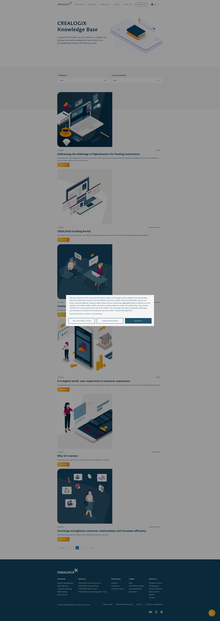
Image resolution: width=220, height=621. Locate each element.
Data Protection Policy (77, 314)
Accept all (138, 321)
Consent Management (110, 321)
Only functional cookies (82, 321)
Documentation (97, 314)
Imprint (88, 314)
